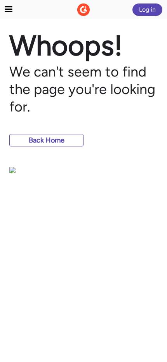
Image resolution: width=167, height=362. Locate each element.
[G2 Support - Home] (83, 9)
